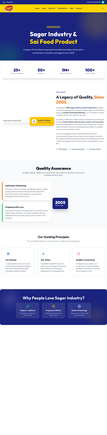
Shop (44, 8)
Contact (79, 8)
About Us (52, 8)
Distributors (62, 8)
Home (37, 8)
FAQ (71, 8)
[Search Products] (102, 8)
